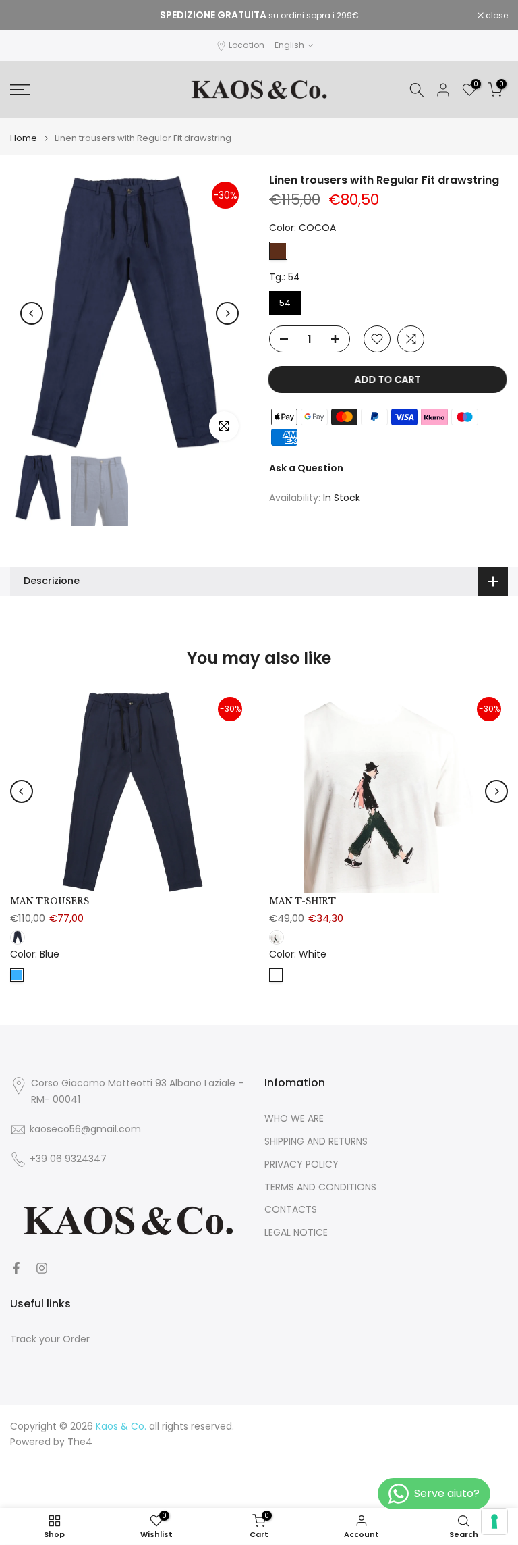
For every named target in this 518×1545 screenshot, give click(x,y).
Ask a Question (306, 468)
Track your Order (50, 1339)
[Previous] (31, 313)
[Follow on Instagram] (42, 1268)
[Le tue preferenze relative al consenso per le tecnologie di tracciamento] (494, 1521)
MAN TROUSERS (49, 901)
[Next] (227, 313)
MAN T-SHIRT (302, 901)
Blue (17, 974)
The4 (79, 1442)
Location (246, 45)
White (276, 974)
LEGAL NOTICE (296, 1232)
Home (23, 138)
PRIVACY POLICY (301, 1164)
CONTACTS (290, 1209)
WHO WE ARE (294, 1118)
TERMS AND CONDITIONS (320, 1187)
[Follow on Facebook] (16, 1268)
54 (285, 302)
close (28, 15)
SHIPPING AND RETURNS (316, 1141)
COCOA (278, 251)
